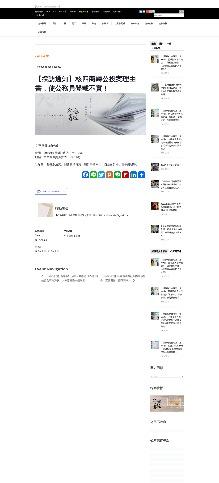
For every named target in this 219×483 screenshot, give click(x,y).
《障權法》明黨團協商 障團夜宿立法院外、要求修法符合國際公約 (172, 184)
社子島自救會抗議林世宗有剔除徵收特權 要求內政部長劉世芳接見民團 (171, 89)
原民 (84, 23)
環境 (54, 23)
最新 (154, 43)
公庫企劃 (149, 23)
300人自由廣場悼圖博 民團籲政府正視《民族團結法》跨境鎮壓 (172, 206)
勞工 (74, 23)
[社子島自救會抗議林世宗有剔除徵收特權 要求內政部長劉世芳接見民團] (155, 87)
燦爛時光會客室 (159, 251)
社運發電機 (119, 23)
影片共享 (63, 11)
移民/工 (105, 23)
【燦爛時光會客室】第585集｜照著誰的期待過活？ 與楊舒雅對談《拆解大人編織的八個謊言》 (172, 62)
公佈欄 (73, 11)
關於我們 (39, 11)
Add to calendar (51, 191)
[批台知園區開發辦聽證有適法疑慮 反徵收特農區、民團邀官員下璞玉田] (155, 228)
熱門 (161, 43)
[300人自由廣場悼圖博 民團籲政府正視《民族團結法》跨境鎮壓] (155, 206)
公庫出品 (40, 15)
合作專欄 (163, 23)
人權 (64, 23)
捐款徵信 (95, 11)
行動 (169, 43)
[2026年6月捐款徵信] (155, 167)
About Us (51, 11)
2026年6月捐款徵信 (170, 164)
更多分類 (42, 32)
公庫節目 (135, 23)
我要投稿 (106, 11)
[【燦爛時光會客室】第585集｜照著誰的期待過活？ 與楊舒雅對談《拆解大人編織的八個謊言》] (155, 58)
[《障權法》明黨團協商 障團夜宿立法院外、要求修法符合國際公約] (155, 183)
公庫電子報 (175, 251)
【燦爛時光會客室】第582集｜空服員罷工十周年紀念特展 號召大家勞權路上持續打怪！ (172, 347)
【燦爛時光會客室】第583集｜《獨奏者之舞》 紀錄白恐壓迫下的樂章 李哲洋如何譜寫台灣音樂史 (172, 142)
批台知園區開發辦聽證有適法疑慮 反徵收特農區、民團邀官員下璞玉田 (171, 231)
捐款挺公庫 (83, 11)
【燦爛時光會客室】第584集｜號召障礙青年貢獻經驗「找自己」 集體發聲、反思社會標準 (172, 115)
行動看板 (117, 11)
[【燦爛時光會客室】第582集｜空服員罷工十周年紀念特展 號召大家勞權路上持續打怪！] (155, 345)
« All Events (42, 56)
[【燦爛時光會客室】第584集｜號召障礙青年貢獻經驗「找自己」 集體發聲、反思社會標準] (155, 113)
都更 (94, 23)
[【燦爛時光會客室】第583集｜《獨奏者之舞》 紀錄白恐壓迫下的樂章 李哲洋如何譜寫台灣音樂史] (155, 138)
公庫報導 (42, 23)
